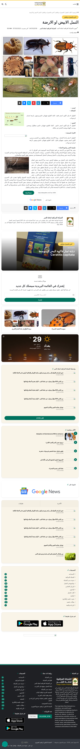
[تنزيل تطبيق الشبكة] (5, 744)
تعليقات (21, 503)
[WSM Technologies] (30, 745)
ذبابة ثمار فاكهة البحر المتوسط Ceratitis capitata (57, 252)
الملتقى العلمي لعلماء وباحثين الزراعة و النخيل (41, 700)
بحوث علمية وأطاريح (68, 600)
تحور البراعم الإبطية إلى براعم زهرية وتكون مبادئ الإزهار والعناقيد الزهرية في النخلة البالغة (38, 373)
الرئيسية (75, 12)
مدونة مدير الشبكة (69, 581)
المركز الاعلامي (70, 587)
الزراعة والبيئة (70, 606)
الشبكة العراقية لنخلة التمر (48, 28)
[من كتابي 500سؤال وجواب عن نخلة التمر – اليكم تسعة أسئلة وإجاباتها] (70, 401)
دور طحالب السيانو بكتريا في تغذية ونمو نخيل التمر (49, 554)
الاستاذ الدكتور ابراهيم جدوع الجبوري (42, 707)
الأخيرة (59, 503)
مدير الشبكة (48, 678)
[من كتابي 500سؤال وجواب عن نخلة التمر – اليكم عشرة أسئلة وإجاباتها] (70, 384)
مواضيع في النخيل (69, 584)
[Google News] (36, 200)
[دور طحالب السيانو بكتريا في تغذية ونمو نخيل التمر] (70, 556)
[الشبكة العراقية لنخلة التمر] (40, 4)
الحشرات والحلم (60, 12)
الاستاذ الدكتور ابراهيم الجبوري (45, 745)
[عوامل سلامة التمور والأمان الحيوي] (70, 410)
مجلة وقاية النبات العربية (45, 696)
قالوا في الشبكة (47, 681)
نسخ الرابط (30, 192)
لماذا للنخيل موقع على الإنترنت (43, 687)
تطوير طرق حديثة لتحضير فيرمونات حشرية (51, 451)
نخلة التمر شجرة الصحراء (56, 468)
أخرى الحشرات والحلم (49, 12)
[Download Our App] (52, 628)
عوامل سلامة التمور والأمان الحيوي (53, 407)
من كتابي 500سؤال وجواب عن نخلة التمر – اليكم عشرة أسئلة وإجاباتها (43, 381)
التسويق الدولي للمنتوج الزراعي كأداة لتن (51, 460)
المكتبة (72, 597)
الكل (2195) (40, 418)
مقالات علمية (70, 603)
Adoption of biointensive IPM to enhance (50, 434)
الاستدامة (71, 574)
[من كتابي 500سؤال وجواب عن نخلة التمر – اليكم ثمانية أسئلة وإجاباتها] (70, 392)
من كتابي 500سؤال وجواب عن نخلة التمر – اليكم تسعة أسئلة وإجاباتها (43, 398)
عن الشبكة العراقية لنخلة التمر (43, 684)
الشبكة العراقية (70, 577)
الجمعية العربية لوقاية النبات (44, 693)
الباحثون (72, 590)
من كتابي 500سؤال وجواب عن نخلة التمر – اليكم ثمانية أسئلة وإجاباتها (43, 390)
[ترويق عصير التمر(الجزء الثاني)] (70, 445)
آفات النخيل (68, 12)
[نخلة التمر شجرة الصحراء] (70, 471)
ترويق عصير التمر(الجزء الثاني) (54, 442)
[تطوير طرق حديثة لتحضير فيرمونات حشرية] (70, 453)
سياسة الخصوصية (47, 704)
